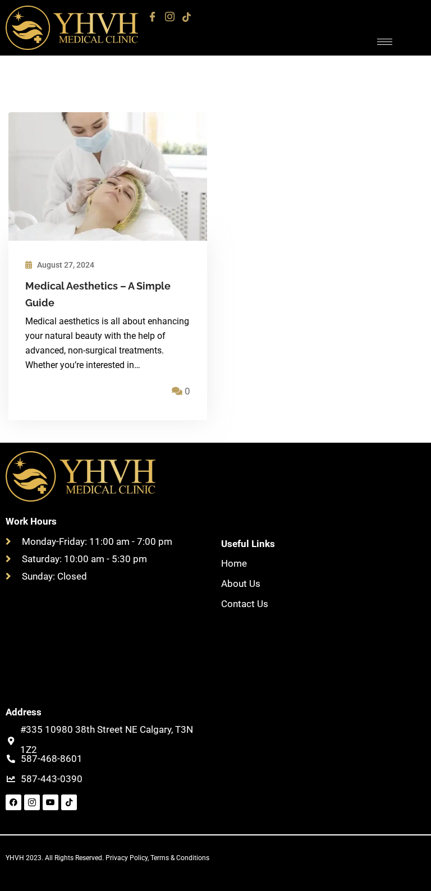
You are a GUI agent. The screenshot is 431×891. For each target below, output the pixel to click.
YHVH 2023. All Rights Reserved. (56, 858)
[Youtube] (50, 802)
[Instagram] (170, 16)
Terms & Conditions (179, 858)
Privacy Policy (127, 858)
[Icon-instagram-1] (32, 802)
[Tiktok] (69, 802)
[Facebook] (152, 16)
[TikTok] (186, 16)
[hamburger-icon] (384, 42)
